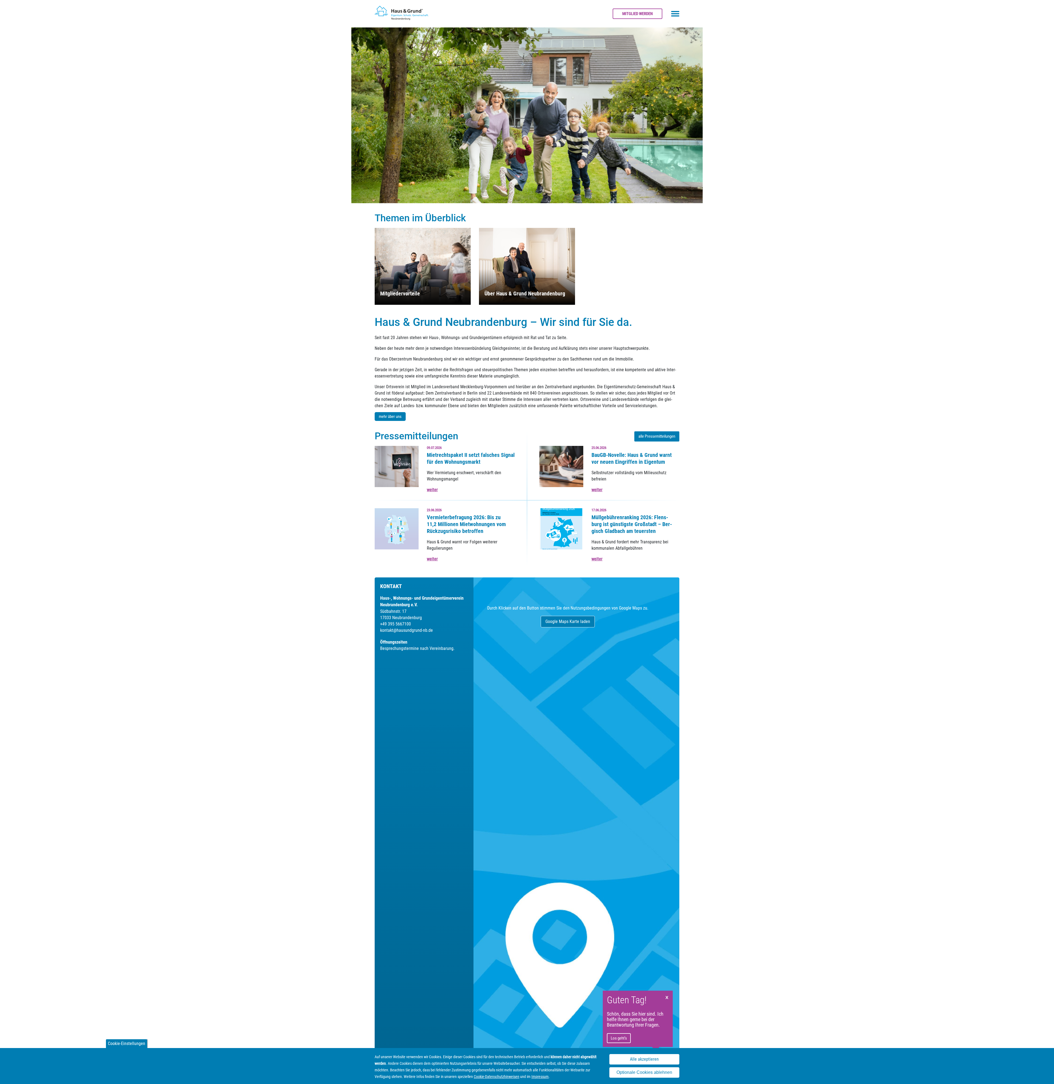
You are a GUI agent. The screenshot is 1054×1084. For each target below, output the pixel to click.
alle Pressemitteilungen (656, 436)
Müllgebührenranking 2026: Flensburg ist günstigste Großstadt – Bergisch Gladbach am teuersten (632, 524)
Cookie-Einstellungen (126, 1043)
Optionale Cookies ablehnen (644, 1072)
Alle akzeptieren (644, 1059)
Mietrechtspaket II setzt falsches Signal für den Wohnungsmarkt (471, 458)
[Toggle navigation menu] (675, 13)
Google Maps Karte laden (567, 621)
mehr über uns (390, 416)
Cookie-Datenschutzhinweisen (496, 1076)
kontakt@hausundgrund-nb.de (406, 630)
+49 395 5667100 (395, 624)
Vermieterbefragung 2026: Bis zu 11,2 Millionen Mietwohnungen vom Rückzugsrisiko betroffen (466, 524)
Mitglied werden (637, 13)
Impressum (540, 1076)
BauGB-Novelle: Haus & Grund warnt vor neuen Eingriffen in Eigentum (632, 458)
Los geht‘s (619, 1038)
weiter (432, 489)
